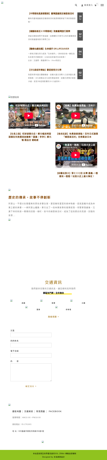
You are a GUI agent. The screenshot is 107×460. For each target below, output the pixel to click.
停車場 (68, 310)
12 (80, 35)
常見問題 (40, 411)
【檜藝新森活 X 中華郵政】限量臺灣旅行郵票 (49, 31)
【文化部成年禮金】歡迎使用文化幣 (44, 70)
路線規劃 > (53, 317)
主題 (12, 330)
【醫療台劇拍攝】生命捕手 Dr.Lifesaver (48, 49)
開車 (38, 310)
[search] (76, 5)
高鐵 (23, 303)
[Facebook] (45, 443)
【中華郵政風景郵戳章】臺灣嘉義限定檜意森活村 (51, 13)
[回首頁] (13, 5)
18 (80, 17)
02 (80, 73)
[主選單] (102, 5)
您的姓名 (14, 341)
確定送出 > (31, 386)
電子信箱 (14, 351)
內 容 (14, 361)
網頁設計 (61, 457)
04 (80, 52)
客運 (53, 303)
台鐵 (83, 303)
